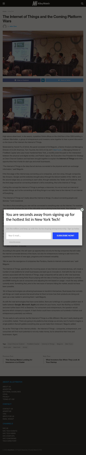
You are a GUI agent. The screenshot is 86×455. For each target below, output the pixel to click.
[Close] (82, 209)
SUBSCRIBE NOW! (65, 236)
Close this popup (14, 242)
